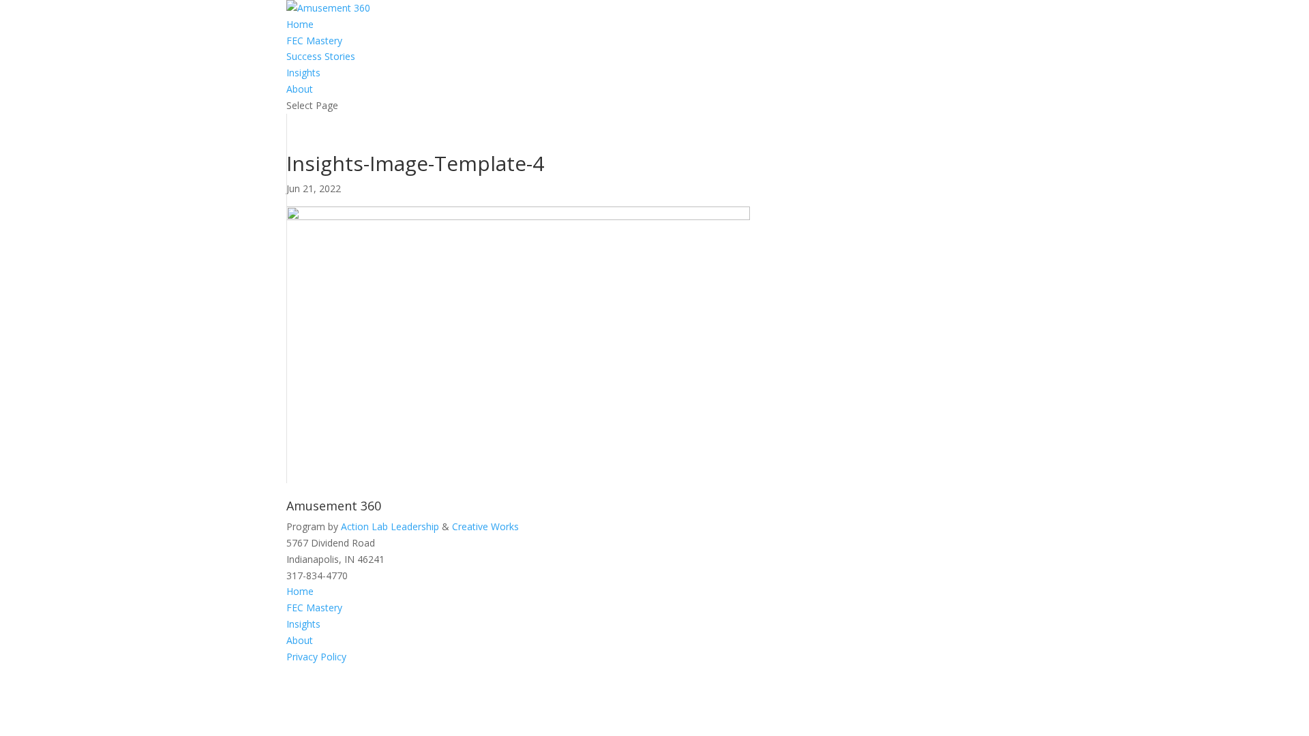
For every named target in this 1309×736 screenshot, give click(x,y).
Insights (303, 72)
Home (300, 24)
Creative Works (485, 526)
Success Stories (320, 56)
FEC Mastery (314, 40)
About (299, 88)
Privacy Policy (316, 656)
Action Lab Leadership (390, 526)
